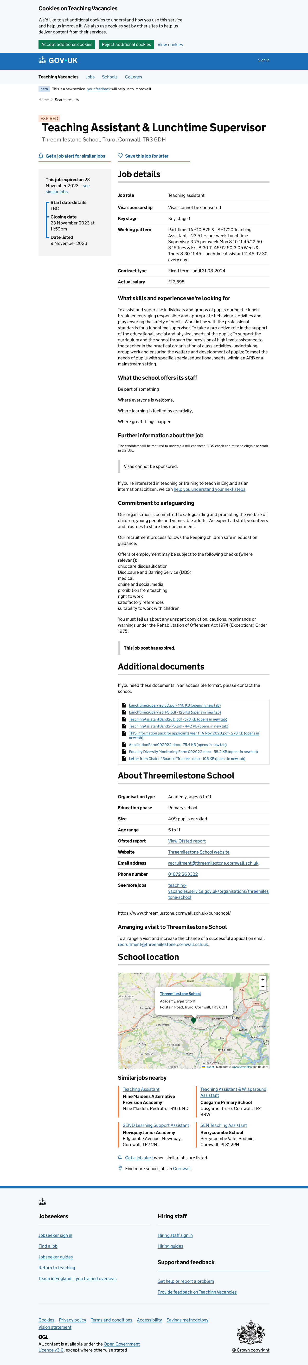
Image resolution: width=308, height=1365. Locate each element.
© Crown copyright (251, 1350)
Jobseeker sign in (55, 1235)
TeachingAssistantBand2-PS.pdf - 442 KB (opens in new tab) (178, 726)
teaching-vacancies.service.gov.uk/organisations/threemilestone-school (218, 891)
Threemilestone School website (199, 852)
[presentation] (194, 1021)
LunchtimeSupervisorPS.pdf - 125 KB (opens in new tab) (175, 712)
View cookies (170, 44)
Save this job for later (146, 156)
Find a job (48, 1246)
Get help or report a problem (186, 1281)
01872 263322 (183, 874)
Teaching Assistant (141, 1089)
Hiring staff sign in (175, 1235)
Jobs (90, 77)
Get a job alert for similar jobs (75, 156)
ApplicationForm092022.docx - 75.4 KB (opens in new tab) (178, 744)
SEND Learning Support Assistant (156, 1125)
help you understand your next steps (209, 489)
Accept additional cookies (66, 44)
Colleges (133, 77)
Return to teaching (56, 1267)
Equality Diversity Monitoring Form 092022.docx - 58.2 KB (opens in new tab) (193, 751)
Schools (110, 77)
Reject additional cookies (126, 44)
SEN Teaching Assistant (223, 1125)
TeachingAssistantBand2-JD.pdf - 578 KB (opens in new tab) (178, 719)
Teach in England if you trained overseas (77, 1278)
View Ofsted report (187, 841)
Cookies (46, 1320)
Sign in (264, 60)
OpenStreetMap (242, 1067)
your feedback (99, 89)
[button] (193, 1021)
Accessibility (149, 1320)
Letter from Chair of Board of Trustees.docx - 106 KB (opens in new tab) (187, 758)
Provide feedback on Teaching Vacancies (197, 1292)
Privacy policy (72, 1320)
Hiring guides (170, 1246)
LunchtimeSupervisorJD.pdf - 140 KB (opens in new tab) (175, 705)
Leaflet (209, 1067)
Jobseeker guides (55, 1257)
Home (43, 99)
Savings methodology (187, 1320)
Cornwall (182, 1168)
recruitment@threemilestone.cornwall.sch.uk (213, 863)
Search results (67, 99)
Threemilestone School (180, 993)
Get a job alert (139, 1158)
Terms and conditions (111, 1320)
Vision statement (54, 1327)
